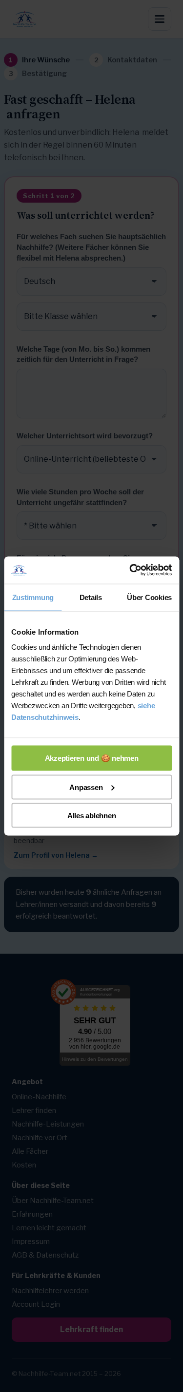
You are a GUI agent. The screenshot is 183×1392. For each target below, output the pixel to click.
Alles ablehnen (91, 815)
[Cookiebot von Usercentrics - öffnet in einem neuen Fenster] (130, 570)
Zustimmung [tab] (33, 597)
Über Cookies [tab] (149, 597)
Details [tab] (91, 597)
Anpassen (85, 787)
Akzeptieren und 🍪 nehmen (92, 758)
